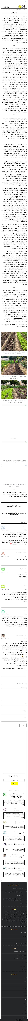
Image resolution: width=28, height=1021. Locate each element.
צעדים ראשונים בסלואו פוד (20, 958)
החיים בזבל (20, 833)
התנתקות (24, 914)
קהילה (25, 1006)
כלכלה (25, 1010)
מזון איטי (24, 916)
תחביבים (7, 921)
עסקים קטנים (23, 919)
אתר (26, 717)
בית (26, 981)
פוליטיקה (24, 1013)
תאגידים (12, 921)
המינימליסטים (23, 966)
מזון (8, 9)
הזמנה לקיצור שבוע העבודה (18, 888)
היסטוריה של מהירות (22, 955)
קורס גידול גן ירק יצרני (21, 290)
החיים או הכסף (16, 912)
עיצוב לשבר (10, 916)
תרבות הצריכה (23, 923)
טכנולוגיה (12, 914)
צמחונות (8, 919)
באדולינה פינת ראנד (18, 822)
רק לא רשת (24, 932)
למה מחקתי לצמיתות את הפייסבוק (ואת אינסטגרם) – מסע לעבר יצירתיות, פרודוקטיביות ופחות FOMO (14, 513)
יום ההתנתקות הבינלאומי (21, 943)
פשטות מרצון (14, 919)
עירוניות (5, 916)
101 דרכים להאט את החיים (20, 951)
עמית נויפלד (19, 9)
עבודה (15, 916)
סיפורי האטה (24, 969)
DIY (25, 912)
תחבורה (25, 1017)
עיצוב (25, 984)
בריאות (25, 1002)
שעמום (16, 921)
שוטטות (20, 921)
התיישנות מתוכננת (9, 912)
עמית (25, 585)
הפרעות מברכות (20, 895)
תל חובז (21, 903)
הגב (26, 530)
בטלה (22, 912)
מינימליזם (19, 916)
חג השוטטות (24, 939)
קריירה (4, 919)
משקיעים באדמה (18, 318)
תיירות (25, 995)
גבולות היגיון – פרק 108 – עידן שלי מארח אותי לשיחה (15, 845)
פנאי (18, 919)
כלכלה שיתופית (6, 914)
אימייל (25, 710)
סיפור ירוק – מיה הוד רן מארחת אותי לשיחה (14, 506)
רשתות (25, 921)
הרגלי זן (25, 962)
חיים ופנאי (11, 9)
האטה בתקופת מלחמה (18, 810)
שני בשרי (24, 936)
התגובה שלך (23, 687)
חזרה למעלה (20, 1020)
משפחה (25, 999)
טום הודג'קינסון (18, 914)
